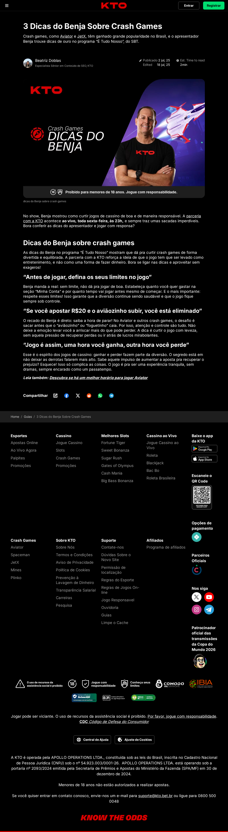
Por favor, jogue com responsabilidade (182, 716)
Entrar (189, 5)
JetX (81, 36)
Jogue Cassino (69, 442)
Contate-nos (112, 547)
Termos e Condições (74, 555)
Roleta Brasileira (161, 478)
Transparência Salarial (76, 590)
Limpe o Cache (114, 622)
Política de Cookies (73, 570)
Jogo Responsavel (117, 600)
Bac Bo (153, 470)
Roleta (152, 455)
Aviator (66, 36)
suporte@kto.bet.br (155, 796)
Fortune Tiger (113, 442)
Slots (60, 450)
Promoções (21, 465)
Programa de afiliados (166, 547)
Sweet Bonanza (115, 450)
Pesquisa (64, 605)
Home (15, 416)
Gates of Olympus (117, 465)
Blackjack (155, 463)
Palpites (18, 458)
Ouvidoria (109, 607)
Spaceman (20, 555)
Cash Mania (111, 473)
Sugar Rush (111, 458)
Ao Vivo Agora (24, 450)
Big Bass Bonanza (117, 481)
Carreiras (64, 598)
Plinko (16, 578)
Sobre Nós (65, 547)
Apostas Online (24, 442)
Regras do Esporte (117, 580)
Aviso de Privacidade (75, 562)
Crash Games (68, 458)
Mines (16, 570)
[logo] (114, 5)
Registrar (214, 5)
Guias (28, 416)
